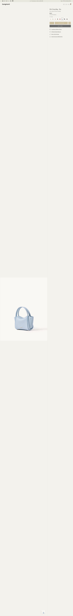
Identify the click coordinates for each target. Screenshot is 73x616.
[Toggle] (41, 612)
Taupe (58, 19)
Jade (53, 19)
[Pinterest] (7, 1)
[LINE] (11, 1)
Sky (62, 19)
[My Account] (66, 4)
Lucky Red (60, 19)
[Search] (68, 4)
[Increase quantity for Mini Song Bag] (53, 23)
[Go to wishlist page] (64, 4)
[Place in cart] (61, 23)
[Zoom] (23, 309)
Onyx (65, 19)
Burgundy (67, 19)
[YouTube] (13, 1)
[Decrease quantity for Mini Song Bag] (50, 23)
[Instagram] (5, 1)
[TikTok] (9, 1)
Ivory (51, 19)
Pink (55, 19)
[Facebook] (3, 1)
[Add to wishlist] (69, 23)
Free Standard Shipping (53, 14)
